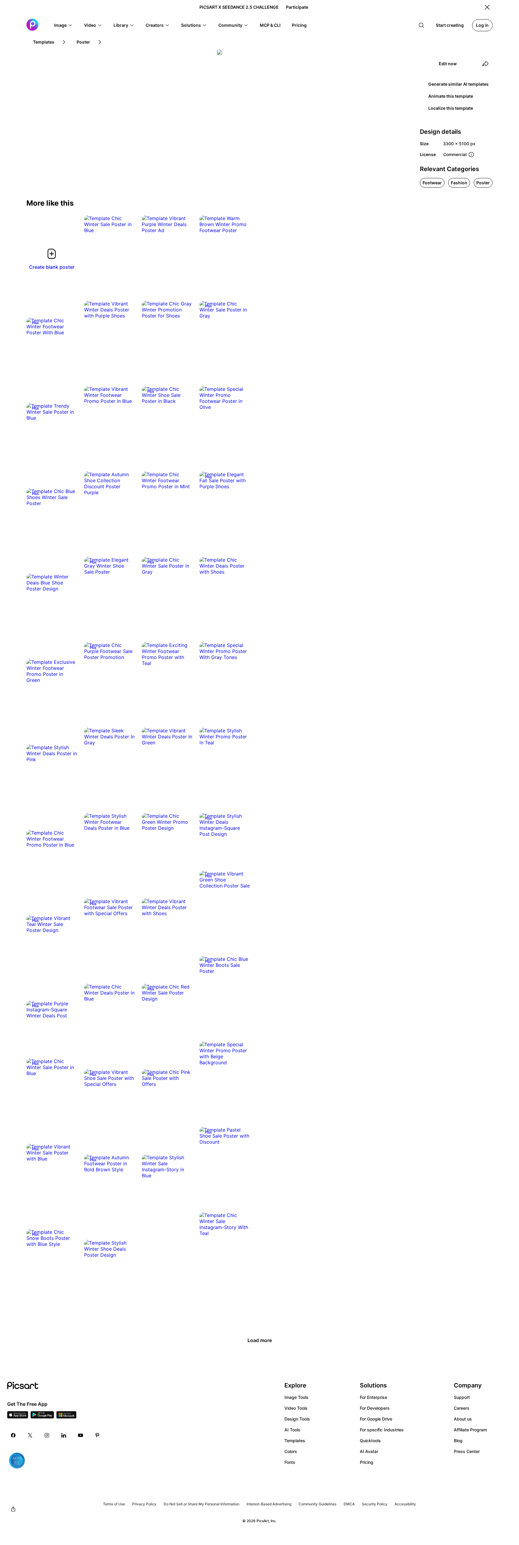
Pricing (366, 1462)
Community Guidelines (317, 1504)
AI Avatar (369, 1451)
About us (463, 1418)
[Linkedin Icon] (64, 1435)
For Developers (375, 1408)
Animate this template (450, 96)
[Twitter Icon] (30, 1435)
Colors (290, 1451)
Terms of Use (114, 1504)
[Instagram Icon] (47, 1435)
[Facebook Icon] (13, 1435)
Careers (461, 1408)
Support (462, 1397)
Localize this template (450, 108)
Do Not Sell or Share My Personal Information (201, 1504)
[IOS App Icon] (17, 1417)
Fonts (289, 1462)
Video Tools (296, 1408)
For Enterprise (373, 1397)
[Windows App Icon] (66, 1417)
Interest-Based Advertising (269, 1504)
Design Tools (297, 1418)
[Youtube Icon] (80, 1435)
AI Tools (292, 1429)
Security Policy (374, 1504)
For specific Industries (382, 1429)
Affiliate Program (470, 1429)
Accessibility (405, 1504)
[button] (63, 25)
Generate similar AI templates (458, 84)
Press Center (467, 1451)
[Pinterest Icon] (97, 1435)
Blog (458, 1440)
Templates (294, 1440)
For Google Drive (376, 1418)
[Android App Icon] (42, 1417)
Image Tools (296, 1397)
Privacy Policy (144, 1504)
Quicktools (370, 1440)
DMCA (349, 1504)
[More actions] (125, 224)
